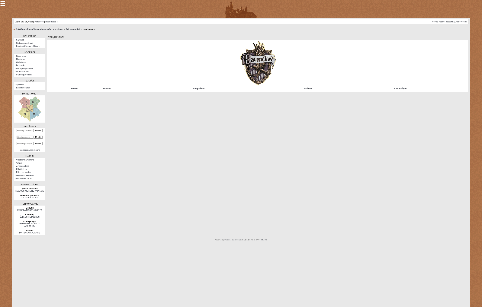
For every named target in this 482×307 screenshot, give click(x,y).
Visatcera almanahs (25, 160)
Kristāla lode (21, 169)
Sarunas (20, 40)
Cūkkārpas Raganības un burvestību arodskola (39, 29)
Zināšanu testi (22, 166)
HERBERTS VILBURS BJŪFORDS (29, 225)
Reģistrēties (50, 22)
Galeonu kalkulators (25, 175)
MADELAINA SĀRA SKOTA (29, 210)
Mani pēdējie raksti (24, 68)
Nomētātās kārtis (24, 178)
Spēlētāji (20, 84)
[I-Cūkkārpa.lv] (241, 9)
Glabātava (21, 62)
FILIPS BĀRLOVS (29, 197)
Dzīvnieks (20, 65)
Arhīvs (19, 163)
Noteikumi (20, 59)
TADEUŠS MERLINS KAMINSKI (29, 191)
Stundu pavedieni (24, 75)
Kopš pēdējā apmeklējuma (28, 46)
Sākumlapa (21, 56)
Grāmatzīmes (22, 71)
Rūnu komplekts (23, 172)
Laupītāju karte (23, 88)
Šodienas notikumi (24, 43)
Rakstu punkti (73, 29)
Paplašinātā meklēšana (29, 150)
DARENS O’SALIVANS (29, 233)
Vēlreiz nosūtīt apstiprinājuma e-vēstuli (449, 22)
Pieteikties (39, 22)
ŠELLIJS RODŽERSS (30, 217)
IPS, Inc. (264, 240)
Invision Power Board (232, 240)
